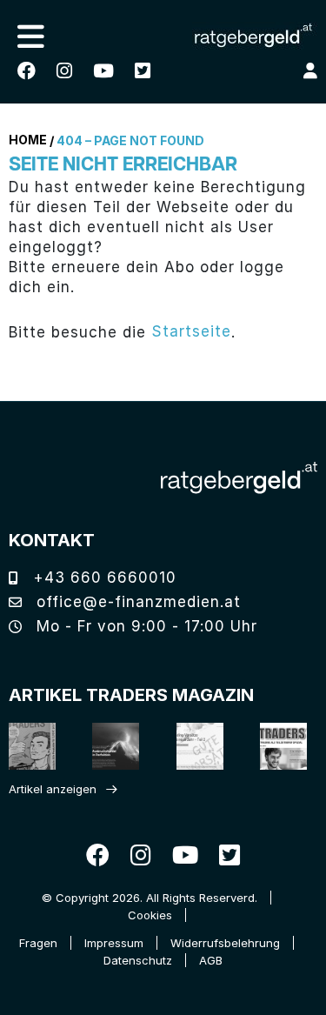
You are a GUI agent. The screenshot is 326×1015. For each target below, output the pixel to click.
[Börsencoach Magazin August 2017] (110, 745)
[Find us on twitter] (142, 71)
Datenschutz (137, 960)
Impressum (113, 943)
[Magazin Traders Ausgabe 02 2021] (26, 745)
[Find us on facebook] (26, 71)
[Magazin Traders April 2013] (277, 745)
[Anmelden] (310, 70)
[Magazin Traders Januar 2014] (194, 745)
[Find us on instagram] (64, 71)
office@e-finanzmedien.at (136, 602)
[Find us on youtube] (103, 71)
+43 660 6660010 (102, 577)
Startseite (191, 331)
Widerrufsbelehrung (225, 943)
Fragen (38, 943)
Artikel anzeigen (52, 789)
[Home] (239, 478)
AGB (211, 960)
